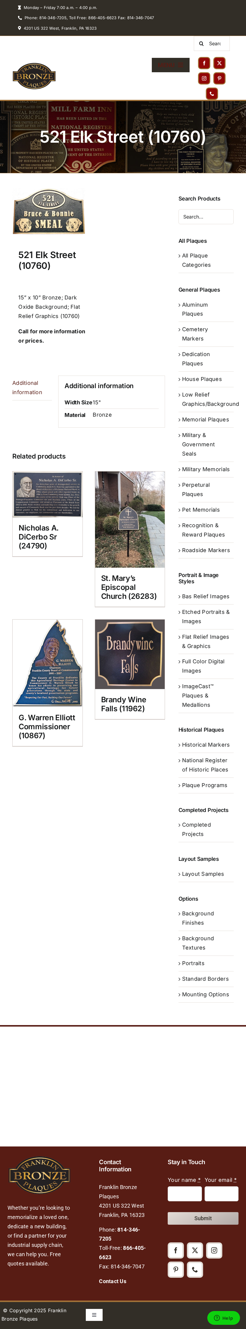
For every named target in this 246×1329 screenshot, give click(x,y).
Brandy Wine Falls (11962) (123, 704)
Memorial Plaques (205, 419)
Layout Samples (203, 874)
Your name (184, 1180)
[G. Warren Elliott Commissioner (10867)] (47, 663)
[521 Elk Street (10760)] (49, 211)
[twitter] (219, 63)
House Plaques (202, 379)
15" (97, 402)
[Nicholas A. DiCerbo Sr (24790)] (47, 494)
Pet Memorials (201, 510)
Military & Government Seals (198, 444)
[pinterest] (219, 78)
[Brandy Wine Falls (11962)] (130, 654)
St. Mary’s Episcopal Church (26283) (129, 587)
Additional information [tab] (27, 387)
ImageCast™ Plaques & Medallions (198, 695)
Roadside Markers (206, 550)
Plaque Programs (205, 785)
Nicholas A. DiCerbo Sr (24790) (38, 536)
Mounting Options (205, 994)
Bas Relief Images (206, 596)
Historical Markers (206, 745)
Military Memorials (206, 469)
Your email (221, 1180)
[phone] (212, 94)
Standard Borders (205, 979)
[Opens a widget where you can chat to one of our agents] (223, 1318)
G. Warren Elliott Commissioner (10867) (47, 726)
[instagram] (204, 78)
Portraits (193, 963)
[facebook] (204, 63)
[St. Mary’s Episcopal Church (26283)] (130, 519)
